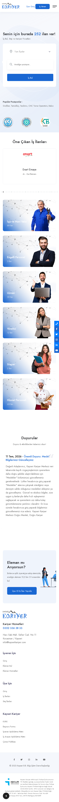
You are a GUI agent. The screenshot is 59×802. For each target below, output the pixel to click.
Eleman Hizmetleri (10, 670)
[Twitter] (56, 334)
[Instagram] (56, 339)
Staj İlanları (7, 701)
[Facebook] (56, 328)
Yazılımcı (23, 105)
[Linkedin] (56, 345)
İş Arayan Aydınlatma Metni (14, 736)
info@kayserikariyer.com (14, 642)
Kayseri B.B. (22, 765)
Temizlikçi (15, 105)
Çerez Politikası (9, 741)
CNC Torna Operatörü (38, 105)
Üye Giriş (30, 6)
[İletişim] (56, 323)
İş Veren (42, 6)
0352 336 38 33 (12, 628)
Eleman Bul (7, 665)
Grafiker (6, 105)
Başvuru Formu (9, 726)
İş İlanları (6, 696)
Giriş (5, 660)
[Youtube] (56, 350)
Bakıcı (51, 105)
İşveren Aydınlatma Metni (13, 731)
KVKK (5, 721)
